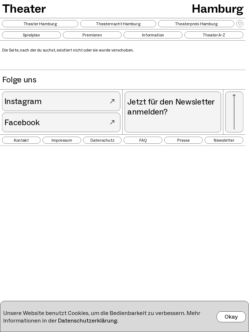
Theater (24, 8)
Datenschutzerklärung (87, 320)
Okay (231, 316)
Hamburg (217, 8)
